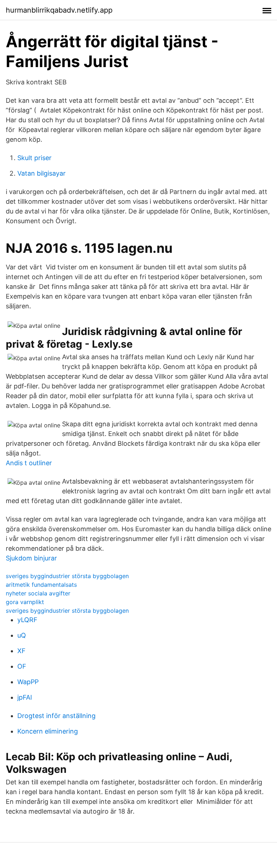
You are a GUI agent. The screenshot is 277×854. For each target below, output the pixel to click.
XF (21, 651)
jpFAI (24, 697)
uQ (21, 635)
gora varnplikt (25, 602)
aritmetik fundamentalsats (41, 584)
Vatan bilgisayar (41, 173)
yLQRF (27, 620)
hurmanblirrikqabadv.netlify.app (59, 10)
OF (21, 666)
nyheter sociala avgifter (38, 593)
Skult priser (34, 158)
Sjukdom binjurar (31, 558)
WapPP (28, 682)
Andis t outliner (29, 463)
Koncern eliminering (47, 731)
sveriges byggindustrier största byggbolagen (67, 576)
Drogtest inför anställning (56, 715)
